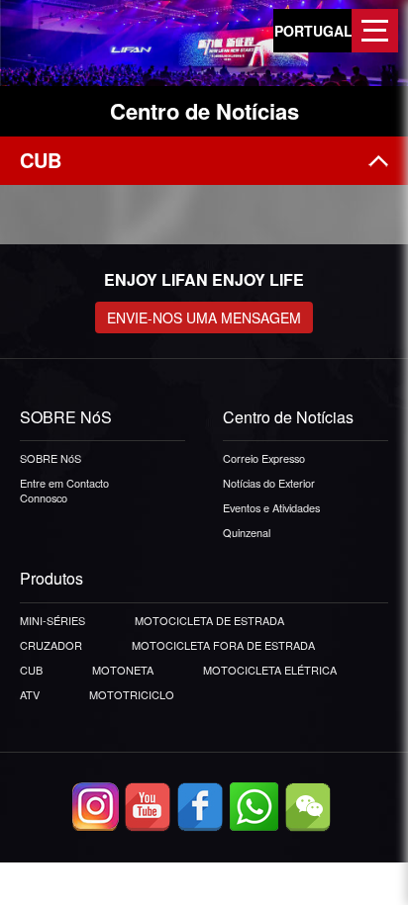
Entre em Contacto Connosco (64, 490)
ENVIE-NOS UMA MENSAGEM (204, 317)
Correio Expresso (264, 458)
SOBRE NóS (50, 458)
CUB (31, 670)
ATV (30, 694)
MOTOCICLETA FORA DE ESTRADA (223, 645)
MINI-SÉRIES (52, 620)
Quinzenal (246, 532)
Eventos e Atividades (271, 507)
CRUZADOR (51, 645)
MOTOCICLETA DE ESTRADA (209, 620)
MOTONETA (122, 670)
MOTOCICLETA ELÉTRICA (270, 670)
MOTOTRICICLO (131, 694)
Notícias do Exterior (269, 483)
